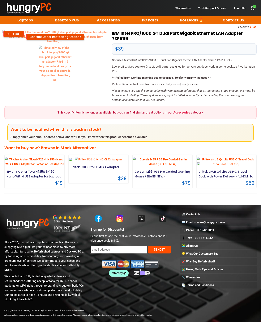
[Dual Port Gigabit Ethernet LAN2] (55, 63)
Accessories (181, 112)
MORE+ (9, 270)
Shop (253, 27)
